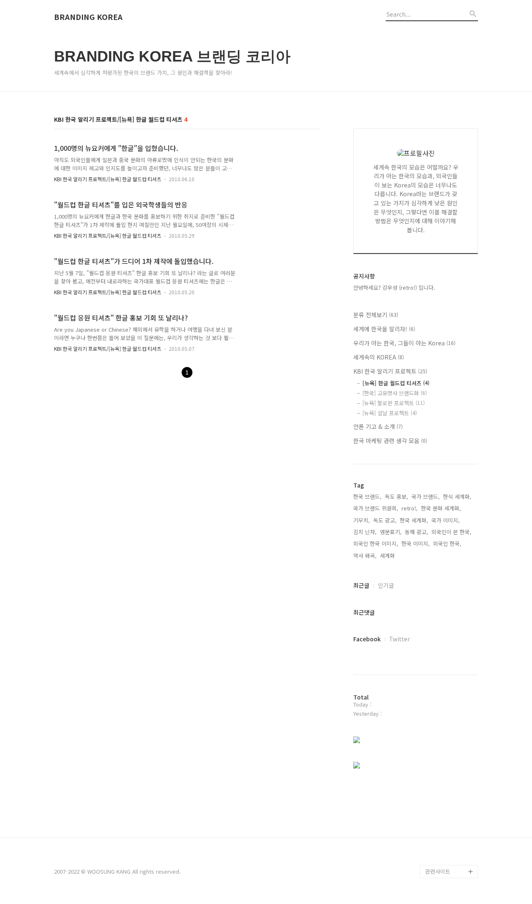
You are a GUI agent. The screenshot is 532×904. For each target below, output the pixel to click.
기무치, (361, 520)
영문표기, (390, 532)
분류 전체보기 (375, 314)
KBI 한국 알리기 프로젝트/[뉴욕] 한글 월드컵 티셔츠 (107, 178)
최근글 (361, 585)
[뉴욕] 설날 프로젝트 (389, 413)
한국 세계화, (414, 520)
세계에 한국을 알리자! (384, 329)
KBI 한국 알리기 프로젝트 (390, 371)
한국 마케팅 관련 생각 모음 (390, 440)
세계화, (388, 555)
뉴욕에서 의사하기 (446, 805)
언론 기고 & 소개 (378, 426)
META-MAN (439, 831)
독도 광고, (385, 520)
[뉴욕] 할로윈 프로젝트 (393, 403)
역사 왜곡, (365, 555)
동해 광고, (416, 532)
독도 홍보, (396, 496)
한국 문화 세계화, (441, 508)
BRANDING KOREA (88, 17)
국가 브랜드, (425, 496)
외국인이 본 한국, (451, 532)
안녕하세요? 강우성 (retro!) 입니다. (394, 287)
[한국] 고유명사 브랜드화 (394, 393)
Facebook (367, 639)
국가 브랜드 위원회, (375, 508)
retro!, (409, 508)
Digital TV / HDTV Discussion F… (447, 851)
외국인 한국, (447, 543)
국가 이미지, (445, 520)
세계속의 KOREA (378, 357)
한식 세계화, (457, 496)
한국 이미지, (415, 543)
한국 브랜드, (367, 496)
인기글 (386, 585)
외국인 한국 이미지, (375, 543)
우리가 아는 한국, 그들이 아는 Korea (404, 343)
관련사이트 (437, 871)
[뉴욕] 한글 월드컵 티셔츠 (395, 383)
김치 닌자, (365, 532)
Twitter (399, 639)
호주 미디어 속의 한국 (450, 818)
